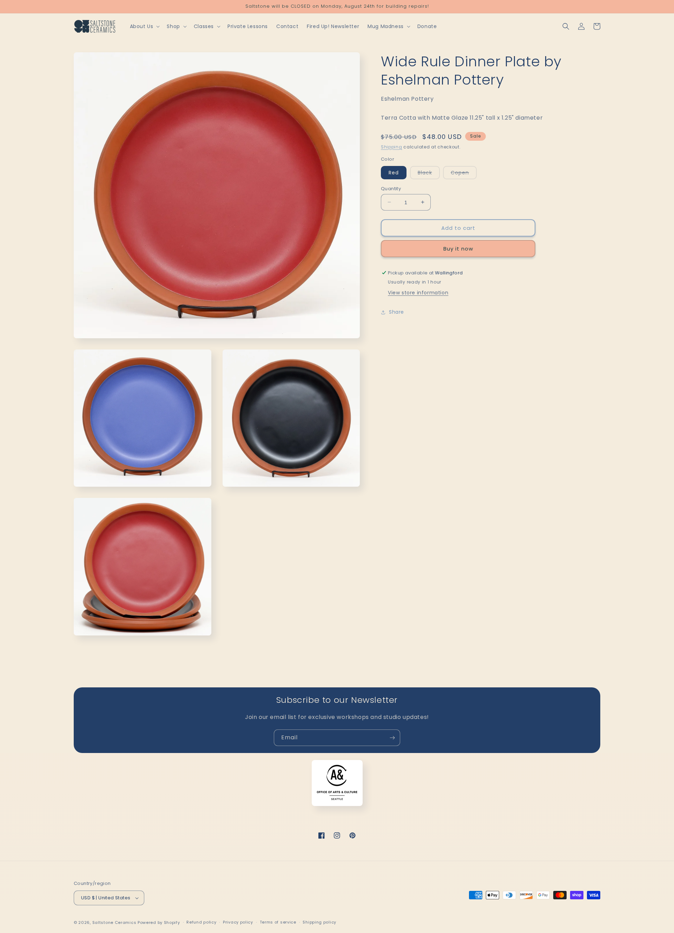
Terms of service (278, 922)
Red (394, 172)
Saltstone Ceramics (114, 922)
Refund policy (201, 922)
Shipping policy (319, 922)
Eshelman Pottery (407, 99)
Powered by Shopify (159, 922)
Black (429, 173)
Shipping (391, 146)
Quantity (391, 188)
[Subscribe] (392, 737)
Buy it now (458, 248)
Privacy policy (238, 922)
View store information (418, 292)
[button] (144, 26)
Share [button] (396, 311)
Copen (464, 173)
